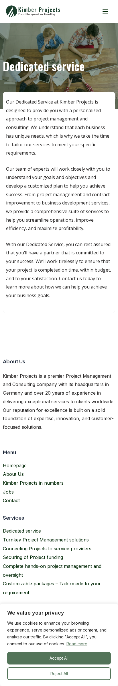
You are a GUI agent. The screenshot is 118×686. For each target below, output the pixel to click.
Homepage (15, 465)
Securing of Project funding (33, 557)
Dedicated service (22, 531)
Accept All (59, 658)
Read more (76, 643)
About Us (13, 474)
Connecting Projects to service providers (47, 548)
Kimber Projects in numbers (33, 483)
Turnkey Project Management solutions (46, 540)
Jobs (8, 492)
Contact (11, 500)
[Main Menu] (105, 11)
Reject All (59, 673)
